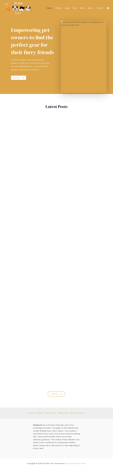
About (90, 8)
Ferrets (59, 8)
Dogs (67, 8)
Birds (82, 8)
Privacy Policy (50, 413)
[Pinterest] (108, 8)
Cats (74, 8)
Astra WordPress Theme (75, 463)
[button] (56, 393)
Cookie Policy (62, 413)
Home (49, 8)
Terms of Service (77, 413)
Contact (100, 8)
